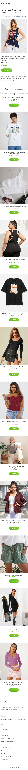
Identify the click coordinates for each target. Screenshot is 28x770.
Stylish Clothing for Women (8, 741)
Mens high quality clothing (14, 56)
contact (3, 753)
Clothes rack (4, 735)
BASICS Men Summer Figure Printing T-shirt (14, 314)
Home (2, 14)
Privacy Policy (4, 759)
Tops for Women (20, 58)
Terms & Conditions (6, 756)
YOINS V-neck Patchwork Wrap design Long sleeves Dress (14, 628)
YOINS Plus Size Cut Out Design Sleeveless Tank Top (14, 260)
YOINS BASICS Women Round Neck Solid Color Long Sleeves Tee (14, 367)
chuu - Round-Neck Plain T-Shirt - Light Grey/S (14, 467)
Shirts (13, 58)
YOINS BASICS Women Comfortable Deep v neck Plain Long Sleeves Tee (14, 683)
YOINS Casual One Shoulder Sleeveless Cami (14, 206)
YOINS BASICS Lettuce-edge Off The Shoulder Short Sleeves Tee (14, 422)
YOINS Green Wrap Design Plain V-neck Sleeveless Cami (14, 98)
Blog (2, 751)
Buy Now (6, 70)
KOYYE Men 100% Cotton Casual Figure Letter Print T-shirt (14, 152)
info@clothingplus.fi (6, 724)
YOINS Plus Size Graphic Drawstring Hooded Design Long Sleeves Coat (14, 521)
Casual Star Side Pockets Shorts (14, 575)
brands (3, 733)
